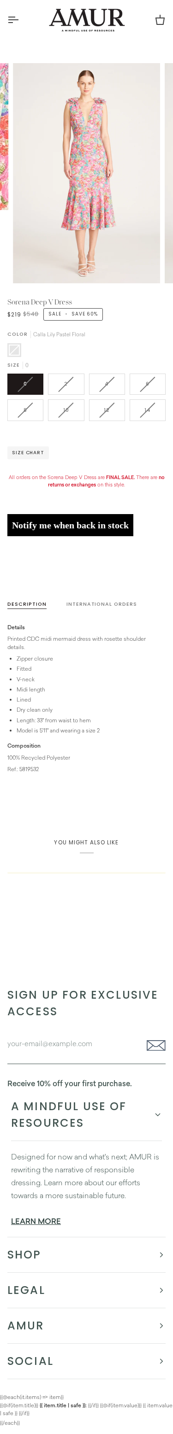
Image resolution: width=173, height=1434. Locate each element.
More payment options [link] (36, 577)
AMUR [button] (25, 1325)
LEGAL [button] (26, 1290)
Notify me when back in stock (70, 525)
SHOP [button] (24, 1254)
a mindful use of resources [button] (69, 1114)
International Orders (101, 604)
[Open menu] (21, 20)
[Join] (153, 1045)
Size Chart (28, 452)
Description (27, 604)
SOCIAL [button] (30, 1361)
